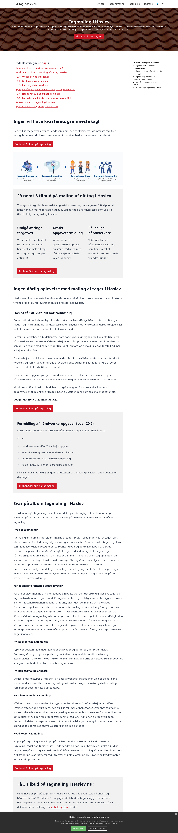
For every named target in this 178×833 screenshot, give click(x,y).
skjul (45, 63)
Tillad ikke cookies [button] (97, 828)
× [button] (176, 814)
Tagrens (148, 3)
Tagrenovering (116, 3)
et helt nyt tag (59, 807)
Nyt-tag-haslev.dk (25, 4)
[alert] (89, 822)
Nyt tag (100, 3)
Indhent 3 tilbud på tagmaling (33, 144)
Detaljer (114, 823)
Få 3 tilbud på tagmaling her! (89, 36)
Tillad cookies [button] (78, 828)
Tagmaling (134, 3)
